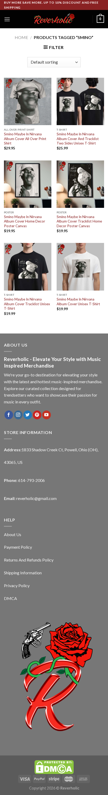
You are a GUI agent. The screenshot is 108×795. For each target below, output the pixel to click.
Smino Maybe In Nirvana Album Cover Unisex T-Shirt (78, 301)
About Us (12, 534)
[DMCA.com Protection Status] (54, 766)
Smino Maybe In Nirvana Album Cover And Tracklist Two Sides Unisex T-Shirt (78, 138)
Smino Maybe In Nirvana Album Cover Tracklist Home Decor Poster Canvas (79, 221)
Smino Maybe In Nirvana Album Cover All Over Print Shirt (25, 138)
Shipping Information (23, 572)
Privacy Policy (17, 585)
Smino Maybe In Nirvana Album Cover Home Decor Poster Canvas (24, 221)
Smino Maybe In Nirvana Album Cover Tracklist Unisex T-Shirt (27, 303)
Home (21, 37)
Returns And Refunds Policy (28, 559)
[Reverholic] (54, 19)
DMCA (10, 598)
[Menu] (7, 19)
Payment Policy (18, 546)
